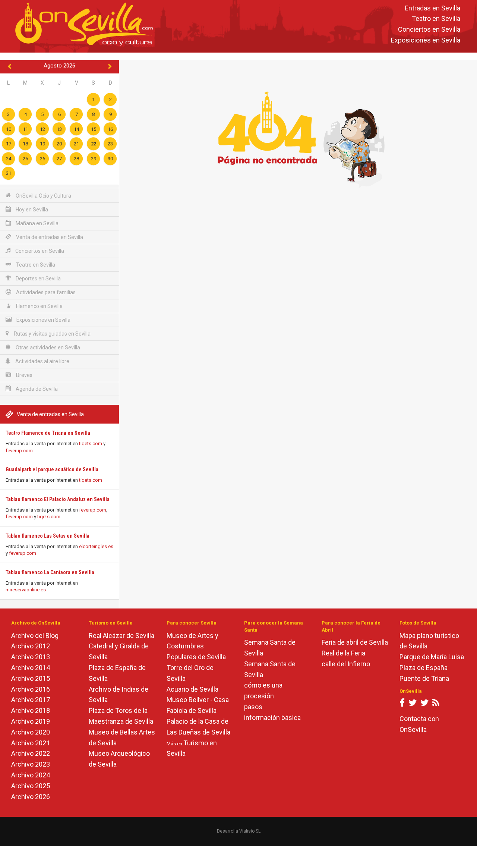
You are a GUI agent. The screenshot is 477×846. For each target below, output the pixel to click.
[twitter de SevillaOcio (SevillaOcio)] (424, 704)
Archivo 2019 (30, 721)
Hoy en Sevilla (31, 210)
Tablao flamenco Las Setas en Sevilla (47, 536)
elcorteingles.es (96, 546)
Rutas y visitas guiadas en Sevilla (52, 334)
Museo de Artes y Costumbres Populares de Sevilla (196, 646)
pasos (253, 707)
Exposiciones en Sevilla (425, 40)
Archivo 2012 (30, 646)
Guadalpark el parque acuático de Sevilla (52, 469)
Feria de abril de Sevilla (355, 642)
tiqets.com (90, 443)
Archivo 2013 (30, 657)
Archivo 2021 (30, 743)
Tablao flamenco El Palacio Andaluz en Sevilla (58, 499)
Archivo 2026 (30, 797)
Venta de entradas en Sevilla (49, 237)
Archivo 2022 (30, 753)
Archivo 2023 (30, 764)
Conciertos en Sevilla (429, 30)
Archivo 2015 (30, 678)
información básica (272, 717)
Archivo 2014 (30, 668)
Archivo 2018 (30, 710)
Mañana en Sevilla (37, 223)
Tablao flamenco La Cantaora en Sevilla (50, 572)
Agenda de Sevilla (36, 389)
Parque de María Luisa (431, 657)
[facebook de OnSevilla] (402, 704)
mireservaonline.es (26, 589)
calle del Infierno (346, 664)
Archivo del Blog (35, 635)
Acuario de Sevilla (192, 689)
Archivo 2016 (30, 689)
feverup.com (19, 450)
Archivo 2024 (30, 775)
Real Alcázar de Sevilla (121, 635)
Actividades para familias (45, 292)
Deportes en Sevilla (38, 279)
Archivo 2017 (30, 700)
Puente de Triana (424, 678)
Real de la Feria (343, 653)
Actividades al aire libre (41, 361)
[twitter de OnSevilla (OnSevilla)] (412, 704)
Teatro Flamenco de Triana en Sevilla (48, 433)
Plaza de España (423, 668)
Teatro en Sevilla (436, 19)
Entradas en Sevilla (432, 8)
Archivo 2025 (30, 786)
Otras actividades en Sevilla (47, 347)
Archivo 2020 (30, 732)
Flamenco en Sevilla (39, 306)
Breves (23, 375)
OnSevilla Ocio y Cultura (43, 196)
